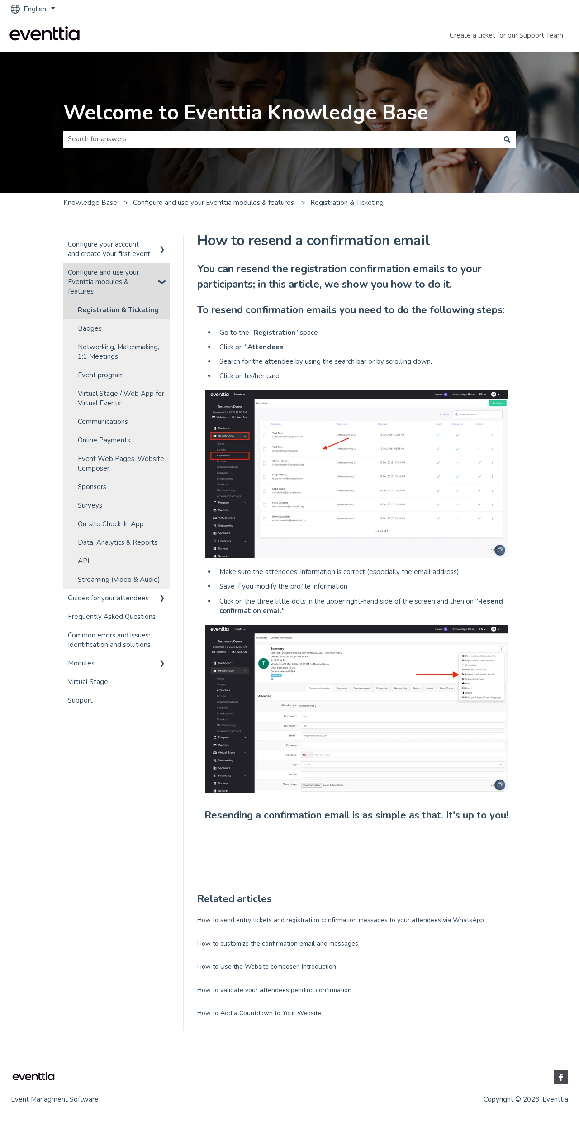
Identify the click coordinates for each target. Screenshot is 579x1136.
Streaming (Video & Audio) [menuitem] (119, 579)
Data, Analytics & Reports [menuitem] (117, 542)
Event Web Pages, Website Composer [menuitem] (121, 463)
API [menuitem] (83, 561)
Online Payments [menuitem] (104, 440)
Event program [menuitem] (101, 375)
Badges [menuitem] (90, 328)
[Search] (507, 139)
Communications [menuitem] (103, 421)
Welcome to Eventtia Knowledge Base (245, 113)
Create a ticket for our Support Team (506, 35)
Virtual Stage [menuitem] (88, 681)
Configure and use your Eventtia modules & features (213, 202)
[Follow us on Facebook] (561, 1077)
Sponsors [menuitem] (92, 486)
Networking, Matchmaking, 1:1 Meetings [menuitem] (118, 351)
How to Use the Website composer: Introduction (266, 966)
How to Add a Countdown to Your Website (259, 1013)
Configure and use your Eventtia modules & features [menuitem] (103, 282)
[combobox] (280, 139)
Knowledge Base (90, 202)
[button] (162, 245)
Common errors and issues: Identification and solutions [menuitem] (109, 640)
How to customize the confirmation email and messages (277, 943)
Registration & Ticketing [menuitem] (118, 309)
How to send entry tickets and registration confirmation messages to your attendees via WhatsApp (340, 920)
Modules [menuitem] (81, 663)
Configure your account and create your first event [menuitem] (109, 249)
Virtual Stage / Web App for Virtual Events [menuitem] (121, 398)
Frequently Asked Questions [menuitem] (112, 616)
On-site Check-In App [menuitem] (111, 523)
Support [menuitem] (80, 700)
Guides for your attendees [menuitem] (108, 598)
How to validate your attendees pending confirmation (274, 990)
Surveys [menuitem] (90, 505)
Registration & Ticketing (347, 202)
